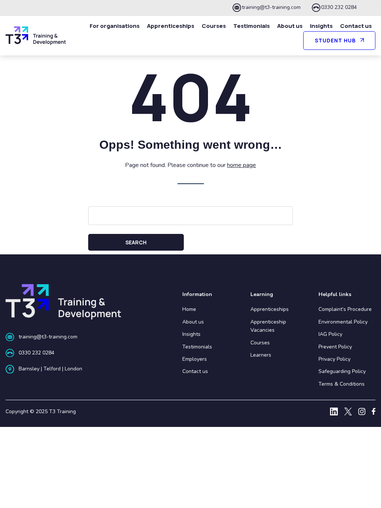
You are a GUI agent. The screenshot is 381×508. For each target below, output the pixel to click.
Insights (321, 26)
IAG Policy (330, 334)
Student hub (335, 40)
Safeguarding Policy (342, 371)
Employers (194, 359)
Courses (214, 26)
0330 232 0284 (339, 7)
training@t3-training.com (271, 7)
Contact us (356, 26)
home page (241, 165)
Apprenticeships (170, 26)
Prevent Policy (335, 346)
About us (289, 26)
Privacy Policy (334, 359)
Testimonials (251, 26)
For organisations (115, 26)
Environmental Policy (343, 321)
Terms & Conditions (341, 384)
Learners (260, 355)
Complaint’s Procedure (345, 309)
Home (189, 309)
